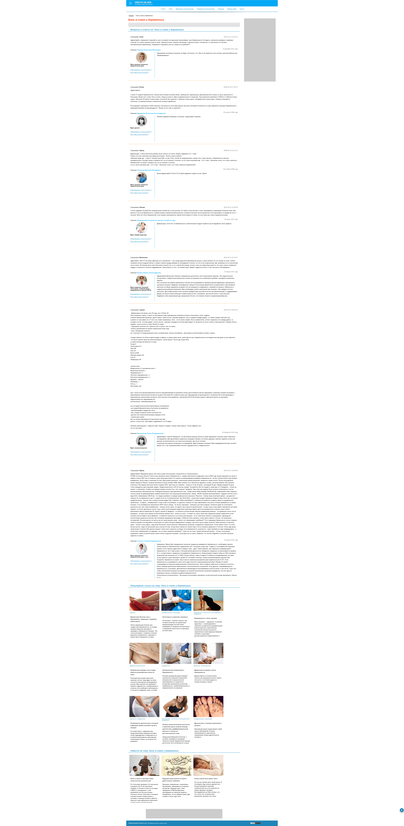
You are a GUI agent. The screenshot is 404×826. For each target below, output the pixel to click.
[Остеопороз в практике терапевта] (177, 600)
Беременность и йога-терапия (205, 618)
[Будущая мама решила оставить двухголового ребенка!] (177, 765)
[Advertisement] (260, 50)
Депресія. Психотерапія (202, 666)
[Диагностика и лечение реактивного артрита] (209, 706)
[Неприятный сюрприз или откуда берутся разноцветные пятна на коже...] (145, 653)
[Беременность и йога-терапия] (209, 600)
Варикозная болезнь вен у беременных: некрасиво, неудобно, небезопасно (143, 619)
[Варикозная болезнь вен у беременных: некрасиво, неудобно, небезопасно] (145, 600)
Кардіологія (166, 666)
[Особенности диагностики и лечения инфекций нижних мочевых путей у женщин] (145, 706)
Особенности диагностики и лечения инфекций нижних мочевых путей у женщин (144, 725)
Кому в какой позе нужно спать (206, 778)
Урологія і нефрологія (137, 719)
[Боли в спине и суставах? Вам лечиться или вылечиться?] (145, 765)
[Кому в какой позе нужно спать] (209, 765)
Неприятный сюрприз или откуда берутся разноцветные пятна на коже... (142, 672)
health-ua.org (144, 3)
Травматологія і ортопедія (171, 612)
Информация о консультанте (140, 70)
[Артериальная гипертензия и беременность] (177, 653)
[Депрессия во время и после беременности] (209, 653)
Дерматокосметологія (137, 666)
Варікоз (132, 612)
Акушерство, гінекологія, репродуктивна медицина (207, 613)
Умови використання (135, 823)
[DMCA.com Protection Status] (255, 824)
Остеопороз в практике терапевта (175, 617)
